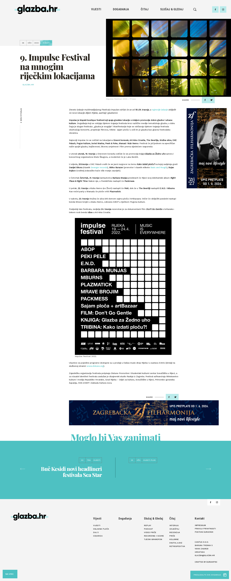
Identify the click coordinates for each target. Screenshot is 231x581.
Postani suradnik (204, 532)
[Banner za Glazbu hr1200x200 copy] (144, 412)
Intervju (144, 17)
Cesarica (96, 31)
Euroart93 (211, 562)
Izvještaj (144, 22)
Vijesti (96, 9)
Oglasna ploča (96, 22)
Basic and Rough (158, 167)
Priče (144, 31)
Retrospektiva (145, 44)
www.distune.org (95, 366)
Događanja (121, 9)
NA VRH (9, 574)
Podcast (171, 26)
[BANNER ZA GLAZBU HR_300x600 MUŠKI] (207, 148)
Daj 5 (96, 35)
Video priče (172, 31)
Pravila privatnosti (205, 529)
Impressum (200, 525)
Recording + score (172, 35)
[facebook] (215, 9)
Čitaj (144, 9)
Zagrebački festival (96, 26)
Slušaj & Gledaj (171, 9)
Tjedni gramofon (172, 22)
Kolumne (144, 35)
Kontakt (200, 518)
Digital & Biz (144, 40)
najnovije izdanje (160, 109)
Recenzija (144, 26)
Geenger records (99, 167)
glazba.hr (28, 85)
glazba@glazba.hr (205, 555)
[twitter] (211, 100)
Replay (172, 17)
